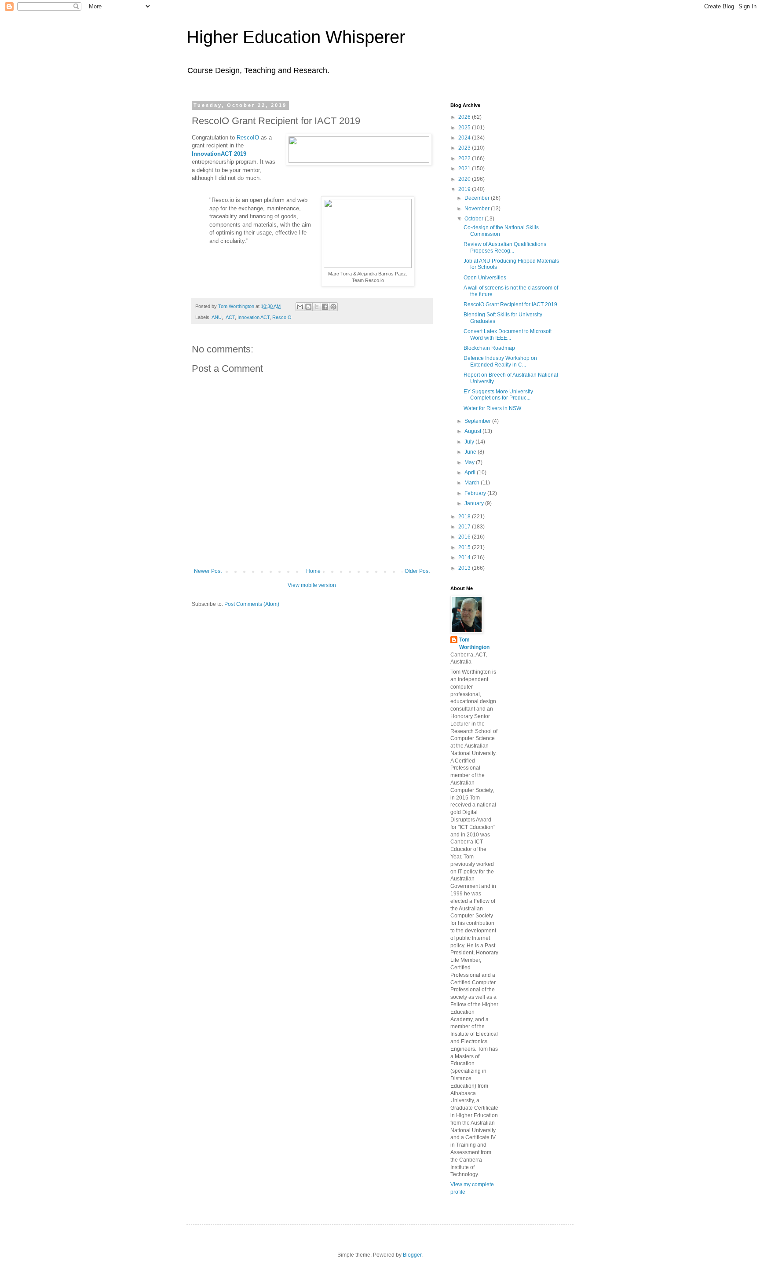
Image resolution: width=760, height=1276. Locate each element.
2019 (465, 189)
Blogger (412, 1255)
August (473, 431)
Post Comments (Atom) (251, 604)
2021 (465, 168)
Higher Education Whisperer (295, 37)
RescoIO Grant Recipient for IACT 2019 (510, 304)
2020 (465, 179)
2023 (465, 148)
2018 (465, 516)
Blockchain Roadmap (489, 348)
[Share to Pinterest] (333, 306)
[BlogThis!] (308, 306)
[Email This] (300, 306)
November (477, 208)
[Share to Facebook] (325, 306)
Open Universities (485, 278)
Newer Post (208, 571)
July (469, 442)
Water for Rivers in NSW (492, 408)
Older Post (417, 571)
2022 (465, 158)
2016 (465, 537)
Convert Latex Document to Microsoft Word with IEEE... (508, 334)
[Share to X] (316, 306)
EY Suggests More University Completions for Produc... (498, 395)
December (477, 198)
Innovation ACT (254, 317)
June (471, 452)
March (472, 483)
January (474, 503)
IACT (229, 317)
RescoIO (248, 137)
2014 (465, 557)
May (470, 462)
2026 (465, 117)
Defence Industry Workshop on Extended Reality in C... (500, 361)
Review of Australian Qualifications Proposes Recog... (505, 247)
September (478, 421)
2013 (465, 568)
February (475, 493)
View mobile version (312, 585)
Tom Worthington (474, 643)
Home (313, 571)
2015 (465, 547)
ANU (217, 317)
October (474, 219)
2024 (465, 138)
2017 (465, 527)
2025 (465, 128)
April (470, 472)
